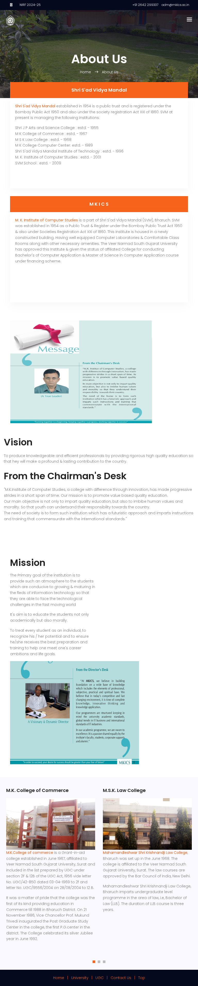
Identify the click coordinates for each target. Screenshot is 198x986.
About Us (110, 72)
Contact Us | (124, 977)
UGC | (102, 977)
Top (141, 977)
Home (86, 72)
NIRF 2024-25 (30, 5)
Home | (62, 977)
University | (83, 977)
